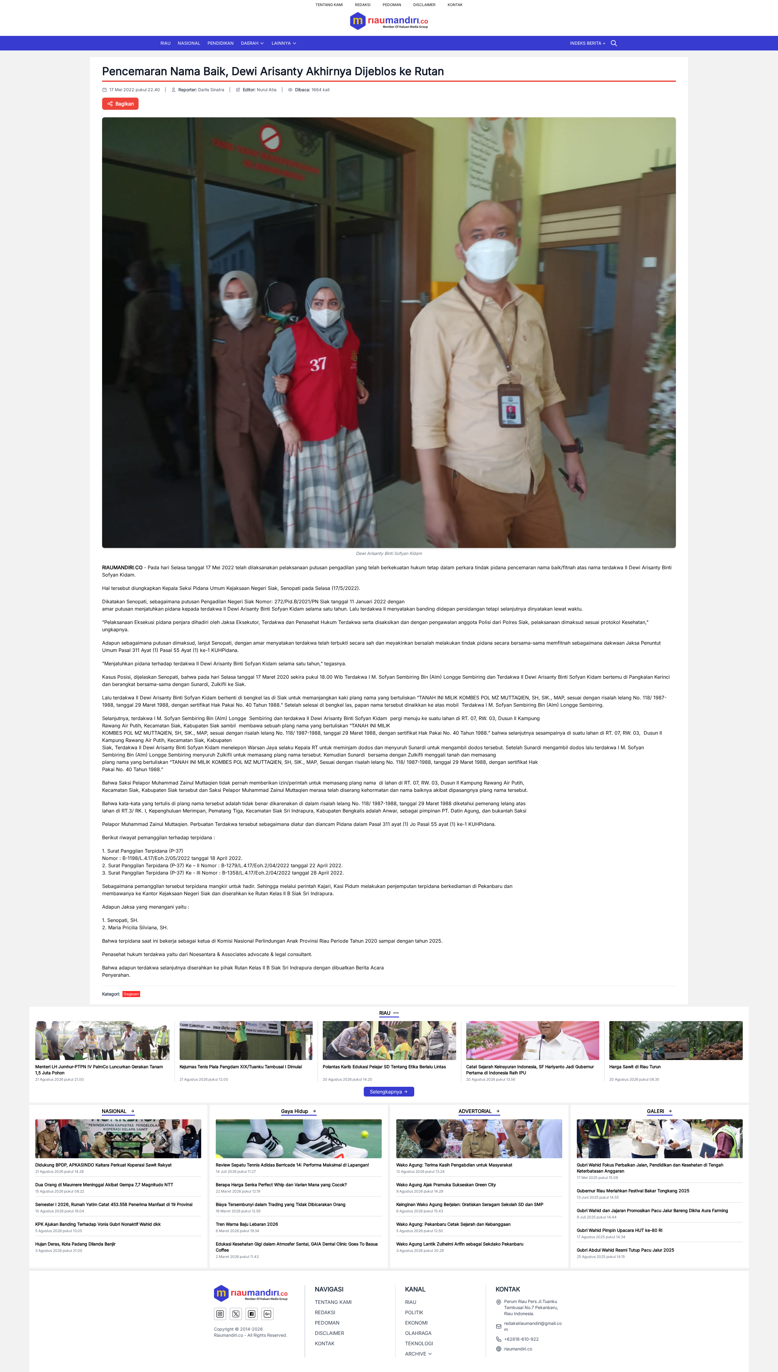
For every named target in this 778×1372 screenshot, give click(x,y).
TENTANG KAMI (329, 3)
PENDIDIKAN (221, 43)
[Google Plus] (267, 1314)
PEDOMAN (392, 3)
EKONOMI (416, 1323)
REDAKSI (362, 3)
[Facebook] (252, 1314)
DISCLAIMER (424, 3)
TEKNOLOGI (419, 1343)
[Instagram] (220, 1314)
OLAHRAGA (418, 1333)
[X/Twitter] (236, 1314)
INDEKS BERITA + (587, 43)
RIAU (165, 43)
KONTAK (455, 3)
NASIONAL (189, 43)
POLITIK (414, 1312)
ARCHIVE (415, 1354)
